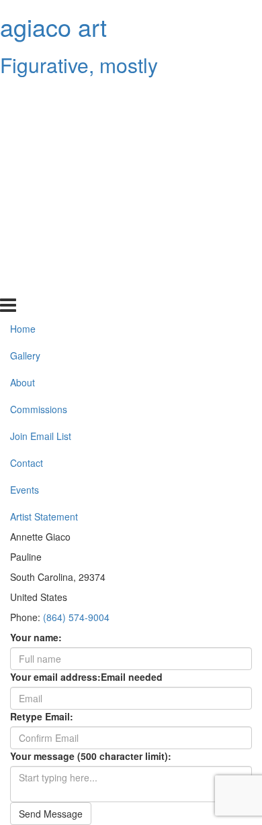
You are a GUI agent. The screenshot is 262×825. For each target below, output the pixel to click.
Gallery (25, 122)
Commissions (38, 176)
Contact (26, 230)
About (22, 149)
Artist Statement (44, 283)
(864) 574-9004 (76, 617)
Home (23, 96)
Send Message (51, 813)
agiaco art (53, 26)
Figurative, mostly (79, 64)
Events (24, 257)
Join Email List (40, 203)
